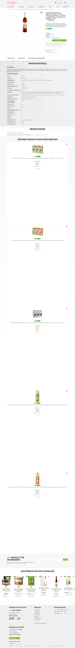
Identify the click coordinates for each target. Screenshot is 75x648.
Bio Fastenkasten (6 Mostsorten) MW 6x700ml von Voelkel (6, 589)
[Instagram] (36, 623)
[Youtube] (42, 623)
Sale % (50, 6)
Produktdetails (11, 58)
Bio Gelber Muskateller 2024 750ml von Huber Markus (56, 589)
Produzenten (41, 6)
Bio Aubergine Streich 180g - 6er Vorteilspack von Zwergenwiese (18, 589)
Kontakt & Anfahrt (37, 618)
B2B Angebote (37, 613)
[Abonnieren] (65, 560)
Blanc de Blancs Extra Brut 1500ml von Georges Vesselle (44, 588)
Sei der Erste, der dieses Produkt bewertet (52, 21)
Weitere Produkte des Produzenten (36, 58)
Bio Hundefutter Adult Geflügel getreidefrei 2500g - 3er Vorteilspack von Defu (69, 589)
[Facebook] (34, 623)
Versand (40, 166)
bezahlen (50, 51)
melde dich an (34, 134)
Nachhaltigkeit (37, 611)
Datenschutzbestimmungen (17, 563)
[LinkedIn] (45, 623)
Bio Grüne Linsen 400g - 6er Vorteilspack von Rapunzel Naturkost (31, 589)
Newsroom (36, 616)
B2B (57, 6)
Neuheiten (31, 6)
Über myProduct (37, 609)
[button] (46, 40)
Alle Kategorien (10, 6)
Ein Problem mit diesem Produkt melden (53, 52)
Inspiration (65, 6)
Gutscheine (21, 6)
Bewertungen (21, 58)
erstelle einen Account (43, 134)
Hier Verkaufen (37, 619)
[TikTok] (37, 623)
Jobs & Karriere (37, 614)
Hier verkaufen (48, 36)
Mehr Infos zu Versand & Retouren (15, 634)
